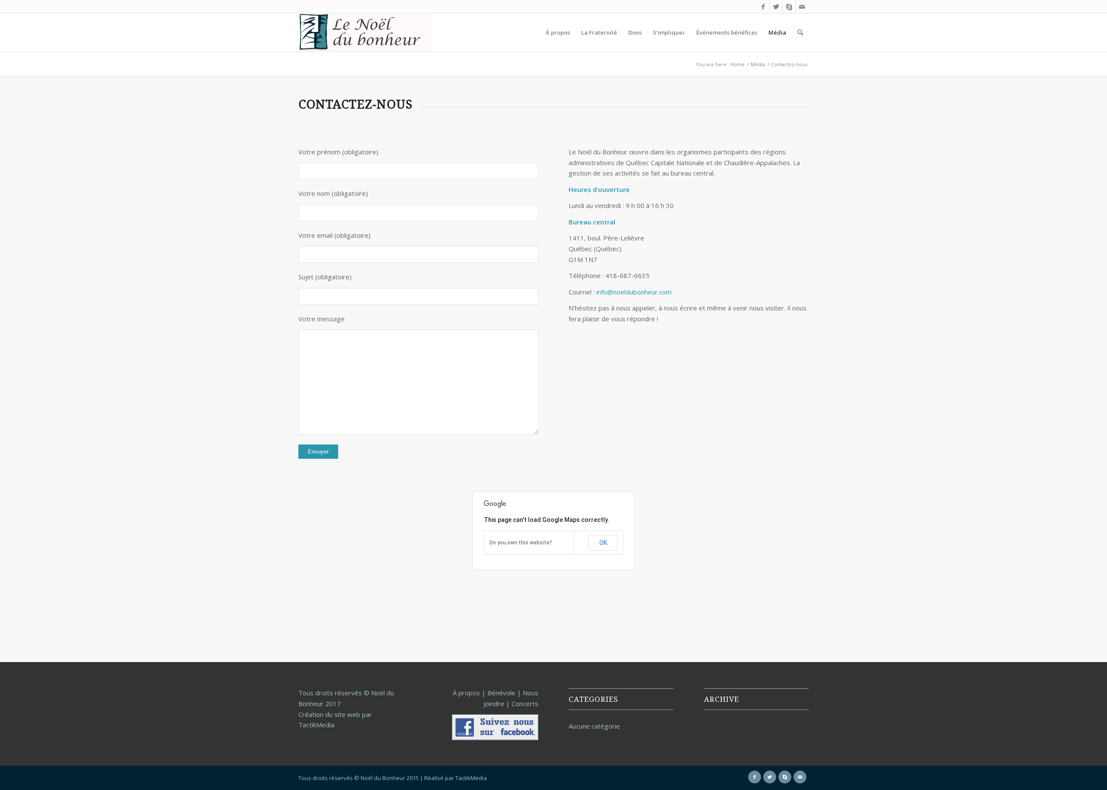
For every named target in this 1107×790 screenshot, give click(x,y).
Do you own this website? (521, 543)
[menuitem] (558, 32)
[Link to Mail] (802, 6)
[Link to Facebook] (763, 6)
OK (603, 542)
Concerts (525, 703)
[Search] (800, 32)
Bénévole (501, 692)
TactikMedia (471, 778)
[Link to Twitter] (776, 6)
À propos (466, 692)
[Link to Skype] (789, 6)
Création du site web (329, 714)
